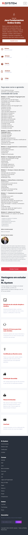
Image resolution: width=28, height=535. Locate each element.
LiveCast (3, 504)
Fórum (2, 510)
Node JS (3, 488)
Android (3, 460)
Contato (3, 452)
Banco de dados (5, 468)
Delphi (2, 485)
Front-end (3, 471)
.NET (2, 474)
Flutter (2, 493)
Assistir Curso (14, 40)
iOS (2, 477)
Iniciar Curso (14, 269)
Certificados (4, 449)
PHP (2, 463)
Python (3, 491)
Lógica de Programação (7, 479)
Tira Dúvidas (4, 507)
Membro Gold (4, 446)
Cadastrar (18, 522)
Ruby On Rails (4, 482)
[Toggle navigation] (25, 3)
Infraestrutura (4, 496)
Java (2, 465)
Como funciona (4, 444)
